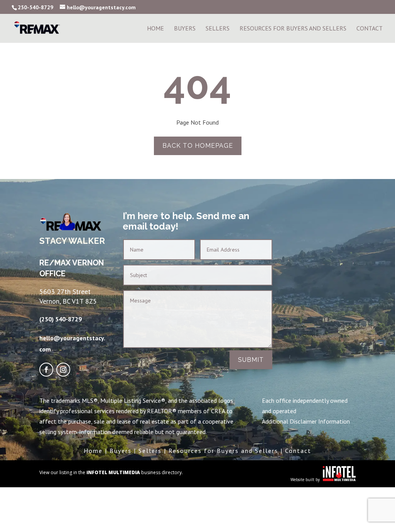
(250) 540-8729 (60, 319)
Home (155, 28)
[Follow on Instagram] (63, 370)
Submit (251, 359)
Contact (369, 28)
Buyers (185, 28)
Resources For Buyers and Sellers (293, 28)
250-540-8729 (35, 7)
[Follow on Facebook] (46, 370)
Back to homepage (197, 145)
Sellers (218, 28)
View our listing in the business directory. (111, 472)
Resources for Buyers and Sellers (223, 450)
